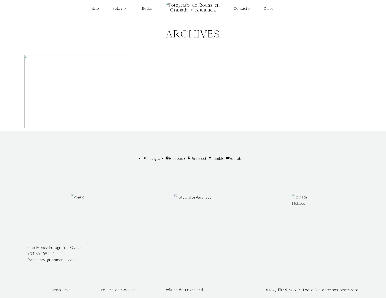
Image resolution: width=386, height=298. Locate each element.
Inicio (94, 8)
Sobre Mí (120, 8)
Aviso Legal (61, 290)
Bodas (147, 8)
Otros (268, 8)
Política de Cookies (118, 290)
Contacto (241, 8)
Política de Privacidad (184, 290)
